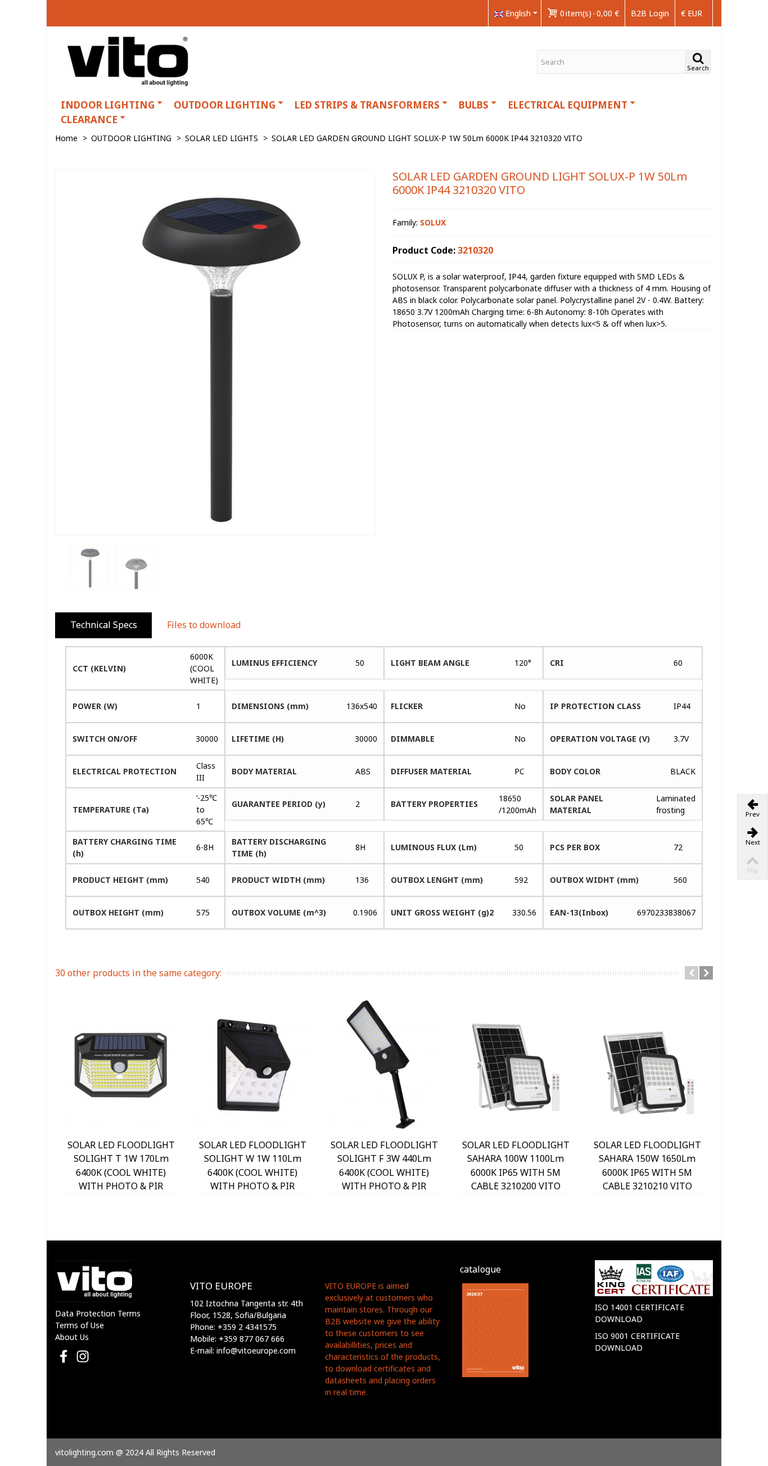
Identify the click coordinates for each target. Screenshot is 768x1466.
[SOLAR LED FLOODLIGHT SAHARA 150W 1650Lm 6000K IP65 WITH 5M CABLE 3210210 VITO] (647, 1065)
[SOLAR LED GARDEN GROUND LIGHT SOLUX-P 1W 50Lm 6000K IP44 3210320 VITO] (215, 352)
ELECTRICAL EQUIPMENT (567, 104)
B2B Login (650, 13)
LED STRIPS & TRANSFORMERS (367, 104)
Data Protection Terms (98, 1313)
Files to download (204, 625)
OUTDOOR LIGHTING (224, 104)
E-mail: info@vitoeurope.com (243, 1350)
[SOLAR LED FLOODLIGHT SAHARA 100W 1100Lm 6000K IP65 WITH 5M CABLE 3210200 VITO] (515, 1065)
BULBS (474, 104)
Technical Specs (103, 625)
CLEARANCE (89, 119)
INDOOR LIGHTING (108, 104)
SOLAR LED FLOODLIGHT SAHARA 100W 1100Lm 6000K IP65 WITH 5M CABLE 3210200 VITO (516, 1165)
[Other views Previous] (60, 568)
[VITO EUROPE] (128, 60)
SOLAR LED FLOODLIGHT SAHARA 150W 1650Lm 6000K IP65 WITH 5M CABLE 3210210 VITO (647, 1165)
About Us (72, 1337)
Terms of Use (79, 1325)
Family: (419, 222)
